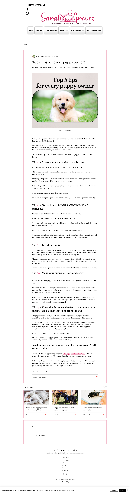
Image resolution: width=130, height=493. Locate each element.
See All (105, 387)
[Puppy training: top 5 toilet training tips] (93, 397)
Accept (122, 490)
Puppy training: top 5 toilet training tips (92, 409)
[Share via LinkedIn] (42, 371)
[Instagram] (27, 13)
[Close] (128, 490)
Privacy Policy (65, 482)
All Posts (25, 44)
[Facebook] (27, 9)
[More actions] (97, 56)
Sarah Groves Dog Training (65, 450)
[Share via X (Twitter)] (37, 371)
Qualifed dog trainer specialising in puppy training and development (64, 453)
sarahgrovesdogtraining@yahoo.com (65, 455)
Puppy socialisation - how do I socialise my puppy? (65, 409)
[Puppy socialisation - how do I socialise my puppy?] (65, 397)
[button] (77, 30)
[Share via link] (46, 371)
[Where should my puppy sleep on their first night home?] (36, 397)
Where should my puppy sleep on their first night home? (36, 409)
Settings (114, 490)
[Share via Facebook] (33, 371)
